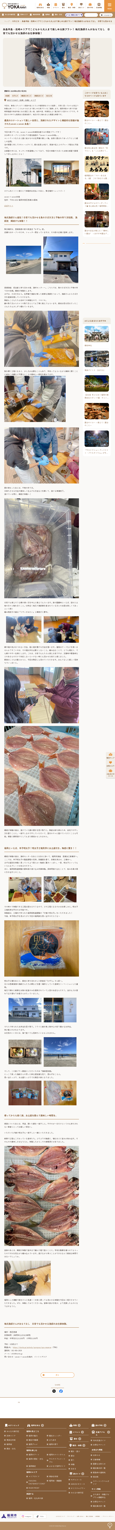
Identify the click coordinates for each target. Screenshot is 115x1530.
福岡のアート (34, 1454)
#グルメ (15, 96)
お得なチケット (99, 1444)
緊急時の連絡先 (99, 1472)
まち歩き (52, 1440)
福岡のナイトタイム (57, 1454)
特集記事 (15, 21)
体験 (72, 1464)
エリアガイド (34, 1476)
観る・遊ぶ (75, 1451)
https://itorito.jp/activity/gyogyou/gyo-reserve (32, 1347)
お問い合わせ (80, 1516)
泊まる (73, 1468)
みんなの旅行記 (13, 1431)
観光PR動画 (33, 1440)
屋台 (75, 1438)
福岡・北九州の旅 (36, 1498)
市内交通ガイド (99, 1440)
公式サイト (8, 205)
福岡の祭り (53, 1444)
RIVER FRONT (34, 1487)
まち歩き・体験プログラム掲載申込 (101, 1496)
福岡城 (9, 1444)
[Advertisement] (97, 278)
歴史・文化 (11, 1448)
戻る (57, 1375)
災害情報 (96, 1459)
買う (72, 1460)
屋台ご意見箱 (89, 1516)
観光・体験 (77, 1445)
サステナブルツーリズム (57, 1460)
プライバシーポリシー (108, 1516)
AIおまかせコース (78, 1484)
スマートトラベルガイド (101, 1482)
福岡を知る (35, 1425)
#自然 (7, 96)
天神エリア (11, 1435)
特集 (75, 1425)
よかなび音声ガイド (57, 1466)
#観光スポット (26, 96)
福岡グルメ (33, 1444)
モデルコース (76, 1479)
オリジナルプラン (78, 1488)
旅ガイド (76, 1473)
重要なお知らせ (99, 1463)
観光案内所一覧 (99, 1468)
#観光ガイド (38, 96)
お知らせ (96, 1455)
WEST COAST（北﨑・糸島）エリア (21, 100)
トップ (7, 21)
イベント (76, 1432)
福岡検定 (32, 1466)
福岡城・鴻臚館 (55, 1480)
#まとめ (49, 96)
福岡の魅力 (33, 1435)
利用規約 (97, 1516)
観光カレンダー (55, 1435)
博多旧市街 (11, 1440)
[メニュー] (109, 6)
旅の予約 (99, 1425)
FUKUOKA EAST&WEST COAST (37, 1482)
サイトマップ (70, 1516)
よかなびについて (60, 1516)
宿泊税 (95, 1476)
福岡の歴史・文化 (36, 1458)
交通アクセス (100, 1433)
